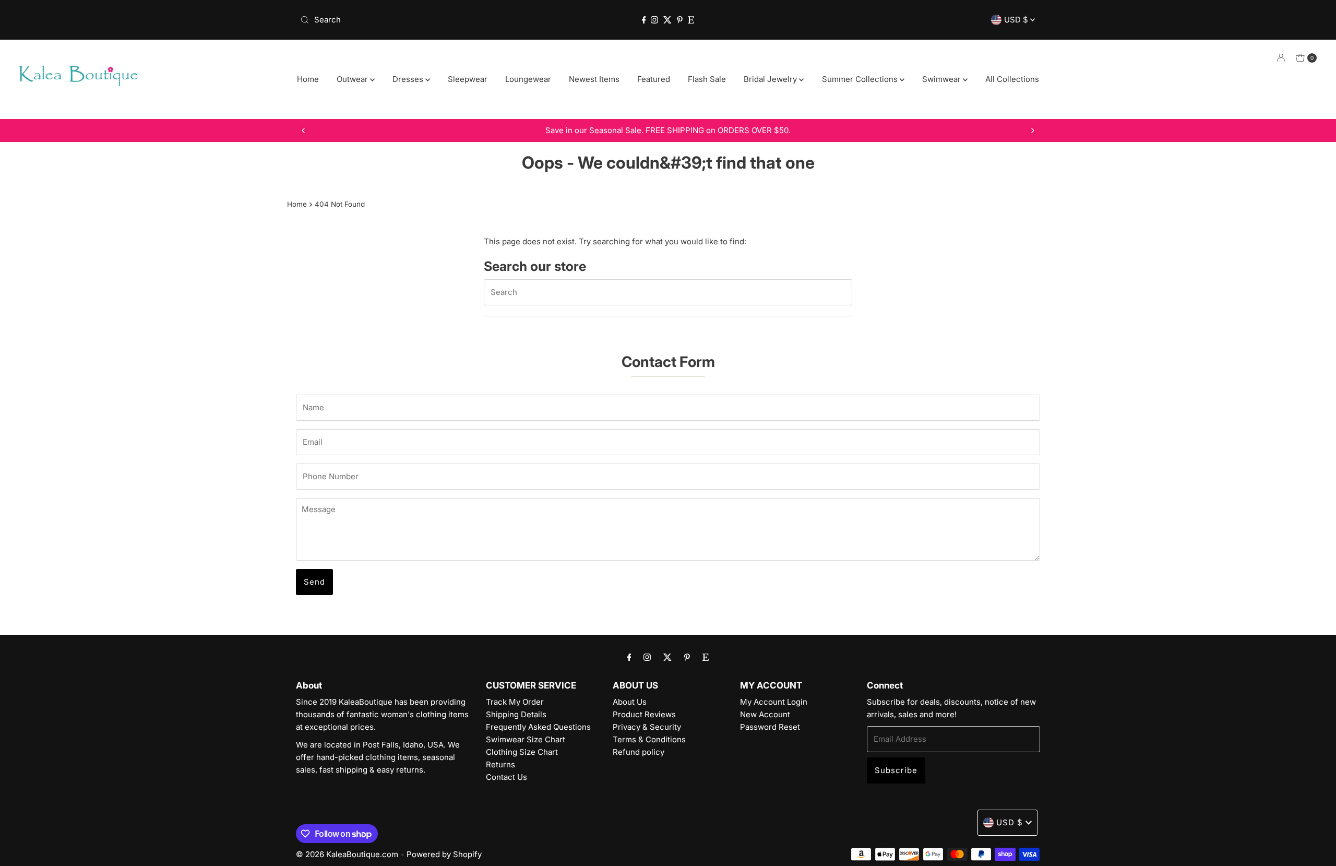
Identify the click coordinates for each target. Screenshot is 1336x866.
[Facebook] (644, 19)
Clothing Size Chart (522, 752)
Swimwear (942, 79)
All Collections (1012, 79)
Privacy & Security (647, 727)
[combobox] (417, 19)
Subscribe (896, 770)
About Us (630, 702)
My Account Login (773, 702)
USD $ (1017, 20)
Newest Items (594, 79)
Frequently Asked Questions (538, 727)
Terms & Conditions (649, 739)
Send (314, 582)
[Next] (1032, 130)
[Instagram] (654, 19)
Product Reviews (644, 714)
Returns (500, 764)
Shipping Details (516, 714)
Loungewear (528, 79)
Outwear (353, 79)
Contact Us (506, 777)
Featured (653, 79)
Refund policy (638, 752)
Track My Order (515, 702)
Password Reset (770, 727)
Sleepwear (467, 79)
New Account (765, 714)
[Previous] (303, 130)
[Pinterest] (680, 19)
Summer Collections (861, 79)
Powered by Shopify (444, 854)
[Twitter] (667, 19)
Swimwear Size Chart (525, 739)
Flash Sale (707, 79)
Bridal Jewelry (771, 79)
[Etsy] (691, 19)
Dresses (408, 79)
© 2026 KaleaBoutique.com (347, 854)
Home (308, 79)
